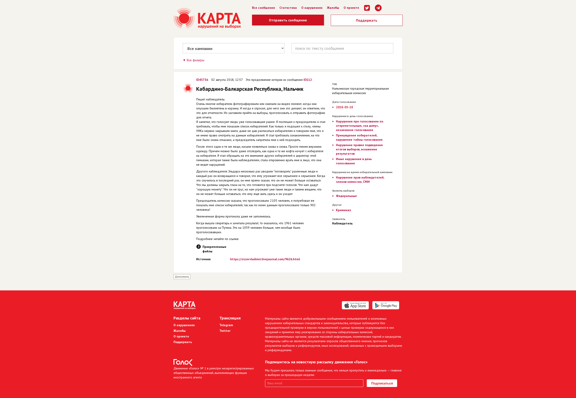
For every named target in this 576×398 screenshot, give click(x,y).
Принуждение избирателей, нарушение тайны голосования (359, 137)
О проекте (351, 8)
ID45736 (202, 80)
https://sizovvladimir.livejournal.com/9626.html (265, 259)
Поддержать (366, 20)
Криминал (343, 210)
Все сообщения (263, 8)
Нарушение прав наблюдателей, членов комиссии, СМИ (360, 179)
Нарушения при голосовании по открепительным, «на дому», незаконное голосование (359, 125)
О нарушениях (311, 8)
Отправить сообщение (288, 20)
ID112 (308, 80)
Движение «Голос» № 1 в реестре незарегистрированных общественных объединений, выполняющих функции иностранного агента (213, 372)
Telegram (226, 325)
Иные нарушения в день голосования (354, 161)
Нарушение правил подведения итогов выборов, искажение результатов (359, 149)
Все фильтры (195, 60)
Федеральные (346, 196)
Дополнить (182, 276)
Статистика (288, 8)
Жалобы (333, 8)
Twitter (224, 331)
